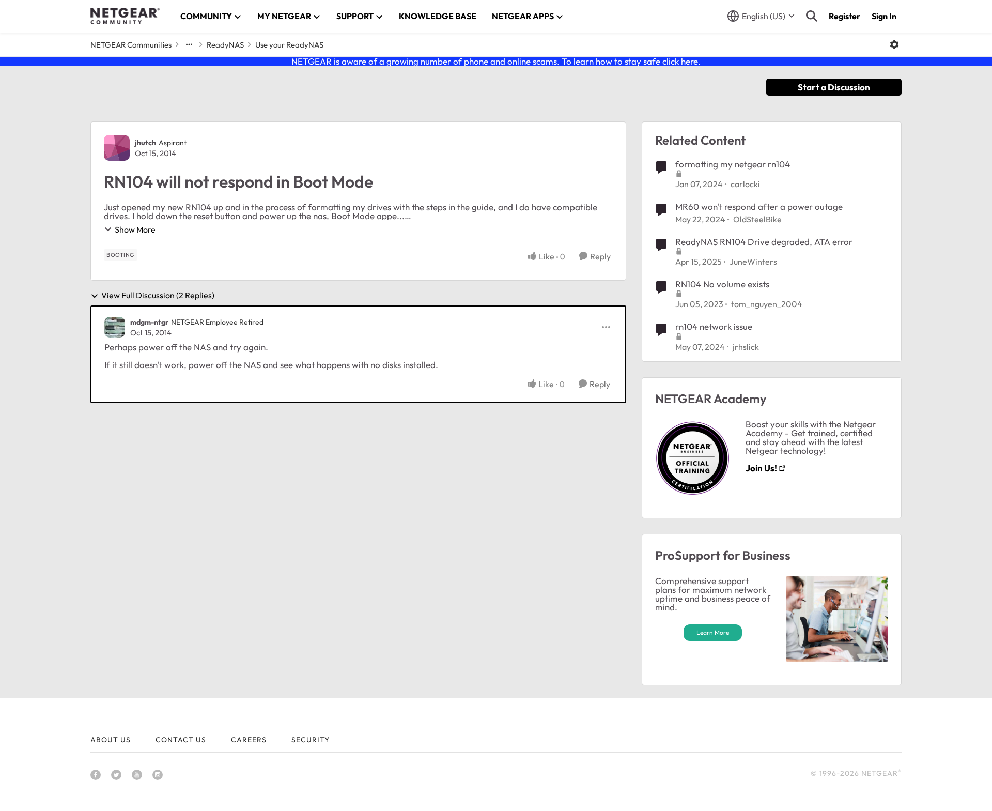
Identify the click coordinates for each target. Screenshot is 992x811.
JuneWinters (753, 261)
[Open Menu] (894, 44)
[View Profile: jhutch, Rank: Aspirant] (117, 148)
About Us (110, 739)
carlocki (745, 184)
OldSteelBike (757, 219)
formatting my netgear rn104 (732, 164)
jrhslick (746, 347)
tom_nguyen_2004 (766, 304)
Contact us (181, 739)
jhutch (145, 142)
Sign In (884, 16)
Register (844, 16)
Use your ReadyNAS (289, 45)
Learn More (712, 632)
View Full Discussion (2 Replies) (157, 295)
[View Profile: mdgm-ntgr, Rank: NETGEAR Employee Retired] (114, 327)
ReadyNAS (225, 45)
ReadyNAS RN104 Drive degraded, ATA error (764, 241)
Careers (249, 739)
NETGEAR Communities (131, 45)
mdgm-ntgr (149, 322)
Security (310, 739)
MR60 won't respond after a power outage (759, 206)
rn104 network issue (713, 326)
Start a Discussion (834, 87)
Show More (135, 229)
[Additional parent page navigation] (189, 44)
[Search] (811, 16)
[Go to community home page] (125, 16)
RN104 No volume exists (722, 284)
